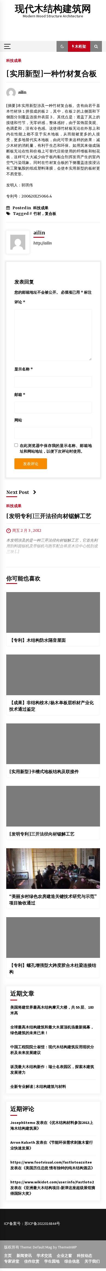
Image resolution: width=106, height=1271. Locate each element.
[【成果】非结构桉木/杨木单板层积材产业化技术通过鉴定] (53, 674)
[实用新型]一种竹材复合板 (51, 73)
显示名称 (23, 369)
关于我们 (92, 1261)
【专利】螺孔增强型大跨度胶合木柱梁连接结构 (52, 968)
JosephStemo (22, 1122)
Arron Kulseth (22, 1142)
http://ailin (42, 243)
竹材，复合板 (44, 213)
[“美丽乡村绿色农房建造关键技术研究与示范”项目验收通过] (53, 868)
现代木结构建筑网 (53, 9)
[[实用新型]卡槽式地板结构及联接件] (53, 743)
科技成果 (13, 60)
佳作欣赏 (31, 1261)
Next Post (17, 492)
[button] (62, 46)
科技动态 (84, 1255)
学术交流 (44, 1255)
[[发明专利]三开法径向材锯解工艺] (53, 806)
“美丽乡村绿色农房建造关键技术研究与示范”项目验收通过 (53, 899)
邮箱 (19, 394)
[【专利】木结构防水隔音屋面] (53, 612)
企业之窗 (64, 1255)
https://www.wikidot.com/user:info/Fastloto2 (52, 1182)
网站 (18, 420)
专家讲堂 (11, 1261)
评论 (19, 302)
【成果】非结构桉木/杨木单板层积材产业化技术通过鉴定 (51, 706)
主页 (8, 1255)
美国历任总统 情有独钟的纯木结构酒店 (58, 1167)
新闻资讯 (24, 1255)
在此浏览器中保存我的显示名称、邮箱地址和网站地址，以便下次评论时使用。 (56, 448)
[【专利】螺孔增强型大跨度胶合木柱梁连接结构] (53, 937)
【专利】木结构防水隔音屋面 (37, 640)
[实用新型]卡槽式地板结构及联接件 (44, 771)
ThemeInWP (67, 1247)
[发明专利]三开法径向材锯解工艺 (48, 516)
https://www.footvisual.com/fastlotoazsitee (51, 1162)
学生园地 (52, 1261)
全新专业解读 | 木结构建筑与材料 (38, 1086)
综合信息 (72, 1261)
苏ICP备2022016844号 (42, 1223)
